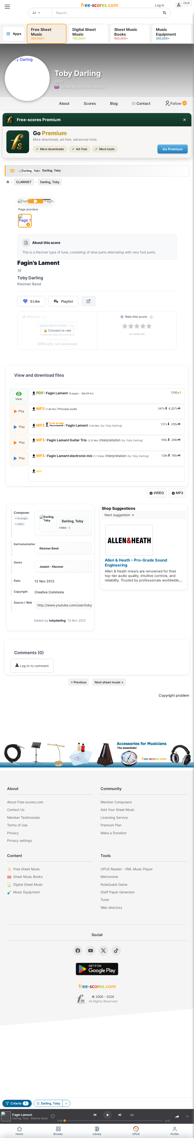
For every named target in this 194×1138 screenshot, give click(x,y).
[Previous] (95, 1115)
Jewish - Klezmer (51, 566)
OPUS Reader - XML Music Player (127, 869)
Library (97, 1134)
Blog (114, 103)
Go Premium (173, 149)
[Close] (184, 119)
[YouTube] (91, 951)
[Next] (119, 1115)
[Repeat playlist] (132, 1115)
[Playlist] (187, 1116)
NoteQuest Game (114, 884)
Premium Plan (111, 825)
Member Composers (116, 802)
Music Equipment (26, 892)
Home (19, 1134)
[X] (103, 951)
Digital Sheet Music (28, 884)
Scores (90, 103)
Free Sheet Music (26, 869)
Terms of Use (17, 825)
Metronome (109, 877)
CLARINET (23, 182)
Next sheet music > (109, 682)
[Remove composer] (66, 1103)
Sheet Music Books (28, 877)
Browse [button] (58, 1134)
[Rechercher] (164, 13)
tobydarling (57, 620)
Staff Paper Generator (118, 892)
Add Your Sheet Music (118, 810)
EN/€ (186, 3)
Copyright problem (174, 695)
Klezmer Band (49, 548)
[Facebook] (78, 951)
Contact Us (15, 810)
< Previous (78, 682)
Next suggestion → (119, 515)
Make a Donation (114, 833)
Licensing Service (114, 817)
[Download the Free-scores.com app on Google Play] (97, 969)
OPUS (136, 1134)
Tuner (105, 900)
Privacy (13, 833)
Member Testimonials (23, 817)
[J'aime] (53, 1116)
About (64, 103)
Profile (175, 1134)
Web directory (111, 907)
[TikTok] (116, 951)
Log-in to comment (34, 666)
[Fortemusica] (81, 999)
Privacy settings (19, 840)
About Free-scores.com (25, 802)
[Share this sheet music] (88, 301)
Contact (143, 103)
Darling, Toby (49, 182)
